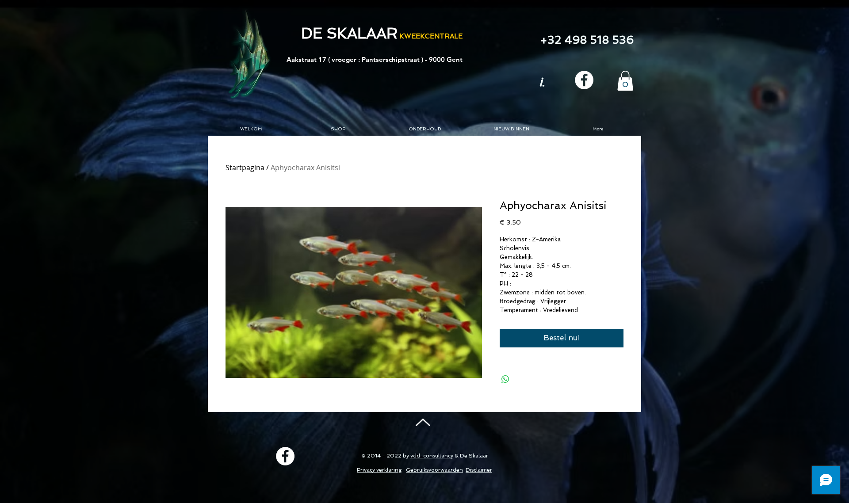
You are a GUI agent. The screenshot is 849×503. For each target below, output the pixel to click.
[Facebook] (584, 80)
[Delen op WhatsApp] (505, 379)
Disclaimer (479, 470)
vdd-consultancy (431, 456)
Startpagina (245, 167)
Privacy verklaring (379, 470)
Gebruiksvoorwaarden (434, 470)
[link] (625, 81)
